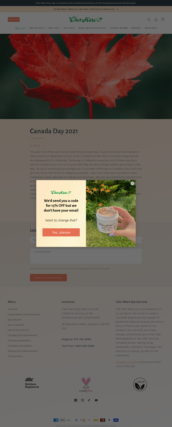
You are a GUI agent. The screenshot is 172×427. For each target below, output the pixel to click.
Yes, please (61, 232)
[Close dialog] (132, 183)
